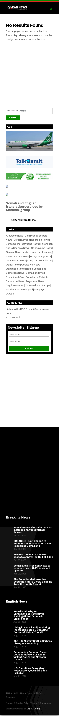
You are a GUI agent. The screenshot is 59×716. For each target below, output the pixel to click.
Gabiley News (21, 248)
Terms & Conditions (41, 703)
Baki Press (31, 235)
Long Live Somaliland (39, 260)
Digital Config (33, 709)
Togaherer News (35, 281)
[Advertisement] (29, 73)
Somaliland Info (35, 273)
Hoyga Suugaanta (40, 256)
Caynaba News (30, 244)
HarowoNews (21, 256)
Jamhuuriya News (16, 260)
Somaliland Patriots (37, 277)
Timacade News (15, 281)
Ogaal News (13, 264)
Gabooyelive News (41, 248)
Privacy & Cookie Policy (17, 703)
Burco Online (13, 244)
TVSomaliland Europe (37, 285)
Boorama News (40, 240)
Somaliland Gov (15, 277)
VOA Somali (13, 317)
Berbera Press (22, 240)
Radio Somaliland (36, 268)
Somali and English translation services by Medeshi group (24, 206)
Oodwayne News (30, 264)
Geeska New (13, 252)
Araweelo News (14, 235)
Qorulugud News (15, 268)
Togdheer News (15, 285)
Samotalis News (15, 273)
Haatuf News (28, 252)
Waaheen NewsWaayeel (19, 289)
